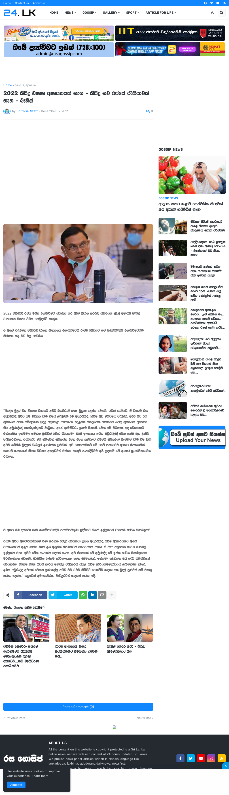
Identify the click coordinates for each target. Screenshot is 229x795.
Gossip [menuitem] (88, 13)
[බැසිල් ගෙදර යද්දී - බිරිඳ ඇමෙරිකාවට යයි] (130, 628)
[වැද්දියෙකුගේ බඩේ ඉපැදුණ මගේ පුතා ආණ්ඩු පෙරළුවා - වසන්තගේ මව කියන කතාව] (173, 248)
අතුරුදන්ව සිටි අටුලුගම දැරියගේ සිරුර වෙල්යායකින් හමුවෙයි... (206, 343)
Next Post (144, 718)
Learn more (40, 776)
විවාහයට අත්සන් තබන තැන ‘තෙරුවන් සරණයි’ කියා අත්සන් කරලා (206, 271)
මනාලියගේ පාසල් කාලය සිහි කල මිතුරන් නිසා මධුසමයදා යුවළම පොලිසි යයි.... (207, 366)
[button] (213, 13)
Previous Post (15, 718)
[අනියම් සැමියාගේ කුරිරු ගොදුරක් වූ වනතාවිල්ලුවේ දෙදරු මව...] (173, 410)
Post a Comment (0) (78, 707)
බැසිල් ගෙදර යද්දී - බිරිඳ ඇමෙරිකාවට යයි (126, 648)
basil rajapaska (25, 85)
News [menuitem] (69, 13)
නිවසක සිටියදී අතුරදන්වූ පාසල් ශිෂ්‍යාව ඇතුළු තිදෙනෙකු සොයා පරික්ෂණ (208, 226)
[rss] (224, 3)
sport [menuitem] (131, 13)
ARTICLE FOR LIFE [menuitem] (160, 13)
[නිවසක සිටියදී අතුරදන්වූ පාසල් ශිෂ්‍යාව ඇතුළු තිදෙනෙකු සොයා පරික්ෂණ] (173, 226)
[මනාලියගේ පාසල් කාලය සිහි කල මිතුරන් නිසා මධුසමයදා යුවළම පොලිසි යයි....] (173, 365)
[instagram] (211, 758)
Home (7, 3)
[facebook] (205, 3)
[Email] (102, 595)
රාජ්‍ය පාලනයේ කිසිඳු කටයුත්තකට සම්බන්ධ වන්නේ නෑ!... (76, 651)
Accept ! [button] (16, 785)
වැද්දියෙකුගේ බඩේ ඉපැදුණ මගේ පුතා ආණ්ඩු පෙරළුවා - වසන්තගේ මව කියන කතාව (208, 248)
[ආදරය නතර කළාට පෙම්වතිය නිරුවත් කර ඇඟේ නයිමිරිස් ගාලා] (192, 175)
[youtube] (218, 3)
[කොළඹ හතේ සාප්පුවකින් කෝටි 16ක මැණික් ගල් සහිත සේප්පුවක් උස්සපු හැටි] (173, 293)
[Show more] (112, 595)
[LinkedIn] (92, 595)
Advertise (39, 3)
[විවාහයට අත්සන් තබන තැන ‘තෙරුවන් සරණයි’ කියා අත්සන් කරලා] (173, 271)
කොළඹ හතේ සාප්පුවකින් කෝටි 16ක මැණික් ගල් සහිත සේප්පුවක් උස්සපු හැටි (207, 293)
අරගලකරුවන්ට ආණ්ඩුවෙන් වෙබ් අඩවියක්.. (208, 388)
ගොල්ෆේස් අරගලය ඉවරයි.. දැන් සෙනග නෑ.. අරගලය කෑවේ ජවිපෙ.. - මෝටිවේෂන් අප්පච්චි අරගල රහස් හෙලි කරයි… (208, 318)
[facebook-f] (180, 758)
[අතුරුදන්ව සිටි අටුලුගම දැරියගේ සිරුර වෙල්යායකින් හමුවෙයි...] (173, 343)
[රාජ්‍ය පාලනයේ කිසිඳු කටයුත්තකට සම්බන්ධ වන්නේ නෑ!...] (78, 628)
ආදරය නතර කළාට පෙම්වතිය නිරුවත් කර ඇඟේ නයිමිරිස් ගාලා (191, 206)
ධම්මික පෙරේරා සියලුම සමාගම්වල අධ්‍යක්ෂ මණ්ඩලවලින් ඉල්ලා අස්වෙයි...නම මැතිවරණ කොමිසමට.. (21, 656)
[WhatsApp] (83, 595)
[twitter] (211, 3)
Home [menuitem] (53, 13)
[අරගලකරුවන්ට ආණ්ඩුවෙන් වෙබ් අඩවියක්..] (173, 388)
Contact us (22, 3)
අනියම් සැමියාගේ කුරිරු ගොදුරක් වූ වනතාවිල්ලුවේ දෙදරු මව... (207, 410)
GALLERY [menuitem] (110, 13)
